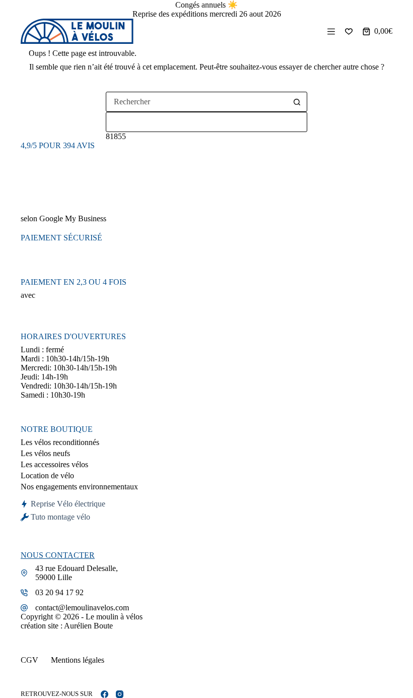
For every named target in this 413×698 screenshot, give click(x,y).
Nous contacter (58, 555)
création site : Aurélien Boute (67, 625)
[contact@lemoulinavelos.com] (24, 607)
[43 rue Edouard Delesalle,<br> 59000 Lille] (24, 573)
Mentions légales (77, 660)
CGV (29, 660)
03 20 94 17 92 (59, 592)
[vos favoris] (349, 31)
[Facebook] (104, 694)
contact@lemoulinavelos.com (82, 607)
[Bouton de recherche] (297, 102)
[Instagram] (119, 694)
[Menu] (331, 31)
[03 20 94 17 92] (24, 592)
